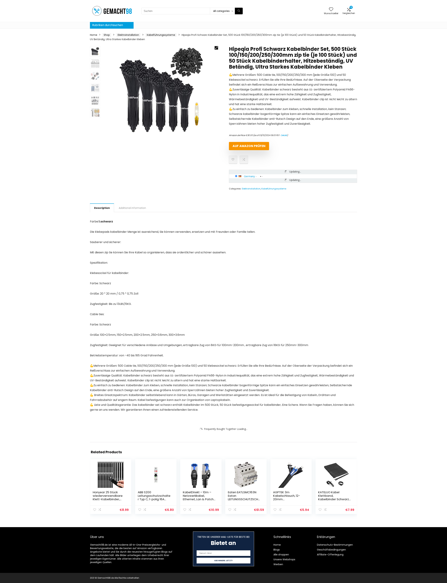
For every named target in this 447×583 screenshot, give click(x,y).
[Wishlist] (331, 9)
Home (93, 35)
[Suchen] (239, 11)
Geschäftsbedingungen (331, 549)
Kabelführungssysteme (161, 35)
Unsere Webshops (284, 559)
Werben (278, 564)
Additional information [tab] (132, 208)
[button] (216, 48)
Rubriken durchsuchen (107, 25)
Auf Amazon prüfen (249, 146)
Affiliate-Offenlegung (330, 554)
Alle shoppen (281, 554)
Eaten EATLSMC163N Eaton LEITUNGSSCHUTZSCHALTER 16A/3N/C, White (244, 497)
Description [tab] (102, 208)
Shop (107, 35)
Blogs (276, 549)
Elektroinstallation (128, 35)
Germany (249, 176)
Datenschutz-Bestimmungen (335, 545)
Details (284, 135)
